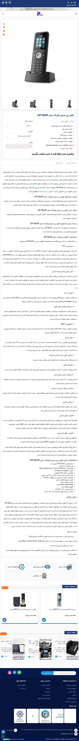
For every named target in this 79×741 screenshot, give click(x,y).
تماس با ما (46, 695)
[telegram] (71, 2)
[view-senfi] (33, 716)
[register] (6, 2)
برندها (48, 689)
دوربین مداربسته (70, 702)
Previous (6, 587)
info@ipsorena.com (67, 734)
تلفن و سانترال (71, 685)
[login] (9, 2)
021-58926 (9, 730)
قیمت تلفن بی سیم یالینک (48, 191)
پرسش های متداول (44, 698)
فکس (73, 695)
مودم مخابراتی (71, 698)
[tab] (71, 163)
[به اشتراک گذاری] (4, 24)
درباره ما (47, 692)
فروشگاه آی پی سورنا (53, 739)
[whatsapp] (19, 672)
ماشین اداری (46, 685)
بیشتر (59, 656)
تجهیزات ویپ (71, 689)
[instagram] (75, 2)
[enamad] (45, 716)
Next (3, 587)
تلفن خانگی (72, 692)
